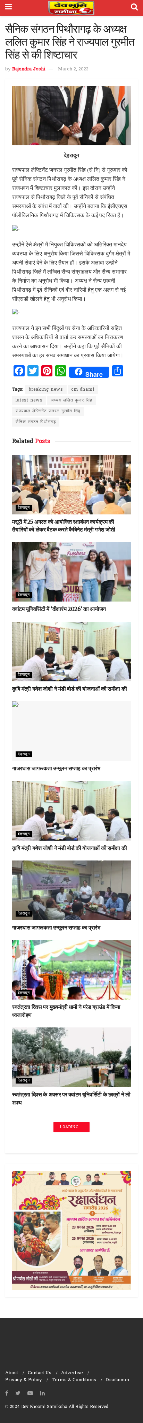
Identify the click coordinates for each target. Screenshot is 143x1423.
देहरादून (24, 508)
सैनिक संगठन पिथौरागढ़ (36, 422)
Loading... (71, 1127)
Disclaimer (118, 1380)
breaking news (46, 390)
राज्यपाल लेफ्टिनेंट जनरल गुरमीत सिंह (48, 411)
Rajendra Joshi (28, 69)
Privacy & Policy (23, 1380)
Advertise (72, 1373)
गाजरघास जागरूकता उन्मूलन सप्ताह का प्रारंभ (56, 768)
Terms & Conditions (74, 1380)
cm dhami (82, 390)
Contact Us (39, 1373)
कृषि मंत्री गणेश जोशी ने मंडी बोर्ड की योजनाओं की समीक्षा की (69, 688)
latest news (29, 400)
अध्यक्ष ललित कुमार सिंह (71, 400)
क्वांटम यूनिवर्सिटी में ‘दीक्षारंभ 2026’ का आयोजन (59, 608)
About (11, 1373)
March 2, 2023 (73, 69)
